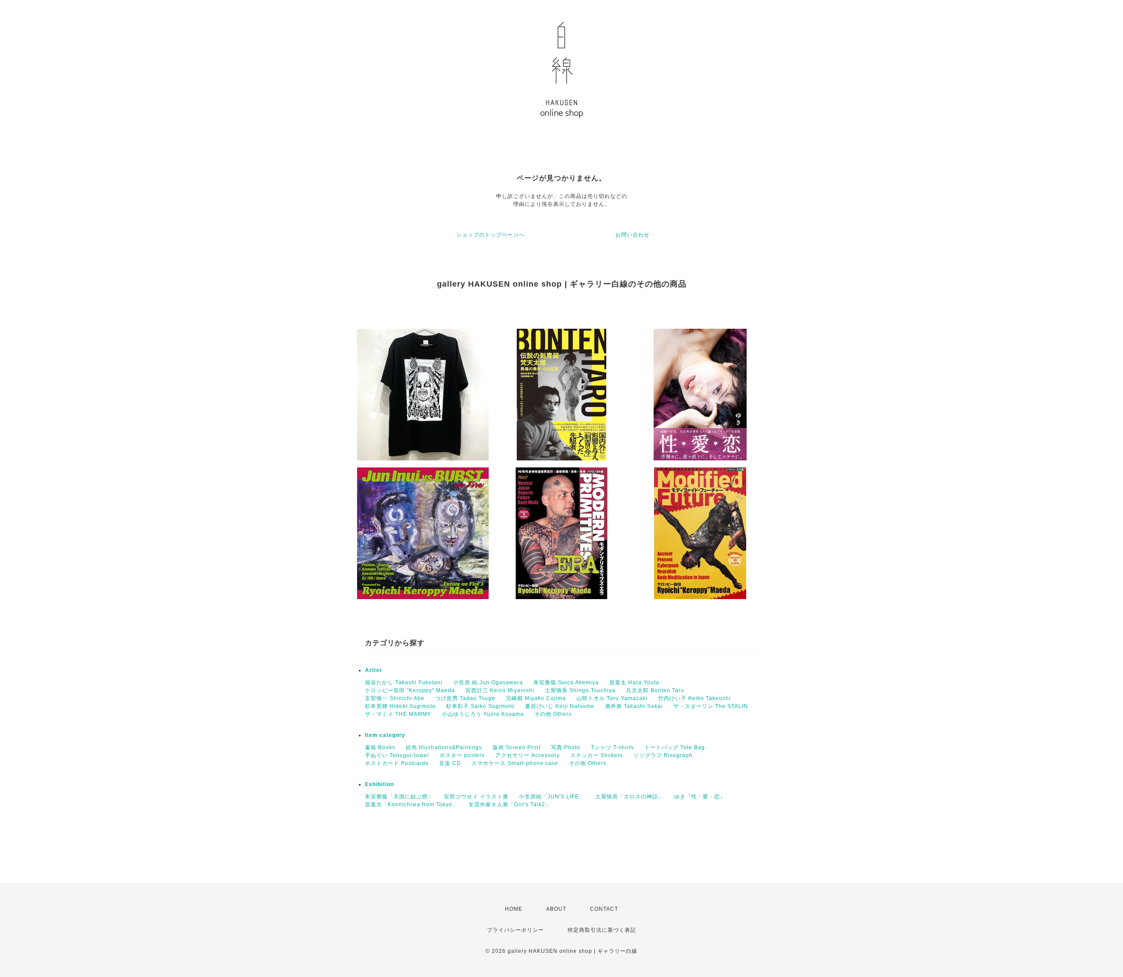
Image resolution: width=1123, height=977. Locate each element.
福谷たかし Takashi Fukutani (404, 682)
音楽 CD (450, 763)
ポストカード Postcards (397, 763)
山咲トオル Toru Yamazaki (611, 698)
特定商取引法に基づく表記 (602, 930)
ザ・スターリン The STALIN (710, 706)
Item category (385, 735)
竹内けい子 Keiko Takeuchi (694, 698)
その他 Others (553, 714)
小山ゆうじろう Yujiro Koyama (483, 714)
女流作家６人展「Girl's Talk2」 (510, 804)
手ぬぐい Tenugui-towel (397, 755)
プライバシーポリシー (515, 930)
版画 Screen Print (516, 747)
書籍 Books (380, 747)
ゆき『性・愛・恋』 (700, 797)
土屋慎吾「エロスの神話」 (629, 797)
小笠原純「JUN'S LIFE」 (552, 797)
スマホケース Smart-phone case (515, 763)
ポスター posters (462, 755)
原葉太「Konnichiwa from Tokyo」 (411, 804)
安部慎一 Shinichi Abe (395, 698)
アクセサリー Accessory (527, 755)
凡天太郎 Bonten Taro (655, 690)
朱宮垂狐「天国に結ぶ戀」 (399, 797)
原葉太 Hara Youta (634, 682)
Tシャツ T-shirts (612, 747)
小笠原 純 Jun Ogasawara (488, 682)
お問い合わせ (632, 235)
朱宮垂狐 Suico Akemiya (566, 682)
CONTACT (604, 909)
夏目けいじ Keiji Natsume (559, 706)
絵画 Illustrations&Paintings (444, 747)
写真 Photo (565, 747)
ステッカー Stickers (596, 755)
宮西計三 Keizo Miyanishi (499, 690)
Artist (373, 670)
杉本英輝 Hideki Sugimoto (400, 706)
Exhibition (379, 784)
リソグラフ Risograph (663, 755)
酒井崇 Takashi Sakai (634, 706)
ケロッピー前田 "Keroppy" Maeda (410, 690)
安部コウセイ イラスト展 (476, 797)
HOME (513, 909)
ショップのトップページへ (490, 235)
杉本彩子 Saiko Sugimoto (480, 706)
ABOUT (556, 909)
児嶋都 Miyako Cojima (536, 698)
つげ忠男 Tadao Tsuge (465, 698)
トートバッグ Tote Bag (674, 747)
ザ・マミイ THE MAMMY (398, 714)
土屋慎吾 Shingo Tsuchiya (580, 690)
